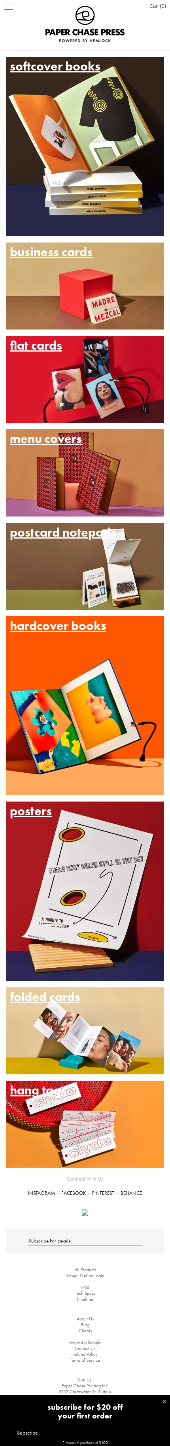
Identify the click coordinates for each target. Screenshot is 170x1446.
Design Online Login (85, 1275)
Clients (85, 1331)
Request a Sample (85, 1342)
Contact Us (85, 1348)
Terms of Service (85, 1360)
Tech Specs (85, 1293)
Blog (85, 1325)
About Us (85, 1319)
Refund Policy (85, 1354)
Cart (156, 5)
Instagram (41, 1193)
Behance (131, 1193)
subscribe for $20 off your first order (85, 1411)
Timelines (85, 1299)
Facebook (73, 1193)
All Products (85, 1269)
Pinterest (103, 1193)
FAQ (85, 1287)
